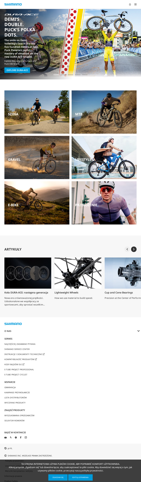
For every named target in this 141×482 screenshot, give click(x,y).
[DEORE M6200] (77, 74)
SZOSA (13, 114)
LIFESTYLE (83, 159)
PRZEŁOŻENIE (86, 205)
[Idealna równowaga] (63, 74)
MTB (78, 114)
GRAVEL (14, 159)
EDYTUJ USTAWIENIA (80, 477)
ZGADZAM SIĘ (57, 477)
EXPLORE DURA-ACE (17, 70)
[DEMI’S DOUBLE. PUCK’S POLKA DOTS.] (56, 74)
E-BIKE (13, 205)
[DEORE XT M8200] (70, 74)
